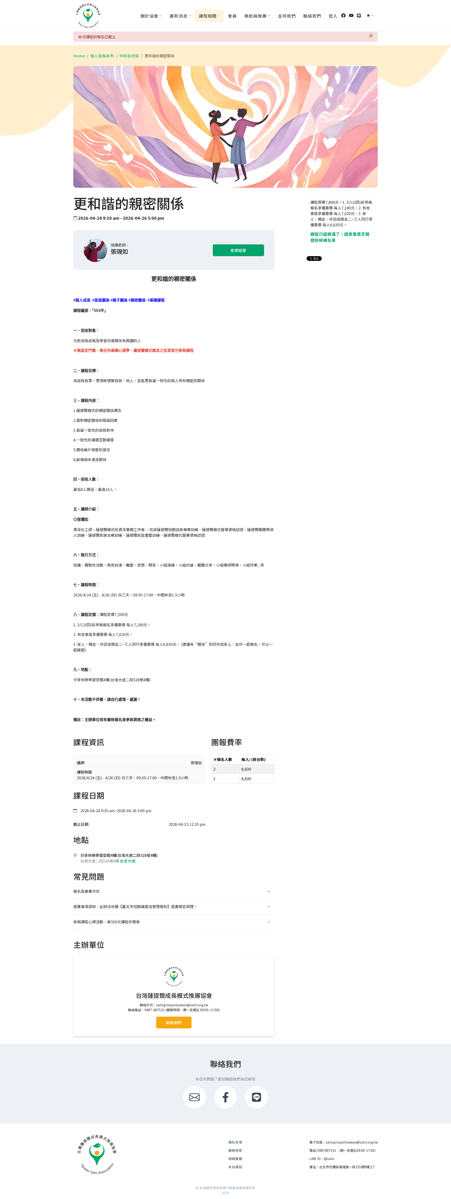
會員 (232, 16)
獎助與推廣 (255, 16)
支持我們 (287, 16)
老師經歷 (238, 250)
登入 (333, 16)
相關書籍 (235, 1158)
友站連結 (235, 1166)
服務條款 (235, 1150)
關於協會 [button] (149, 16)
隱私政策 (235, 1142)
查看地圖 (128, 861)
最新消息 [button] (178, 16)
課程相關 (208, 16)
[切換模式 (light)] (368, 15)
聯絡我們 (312, 16)
